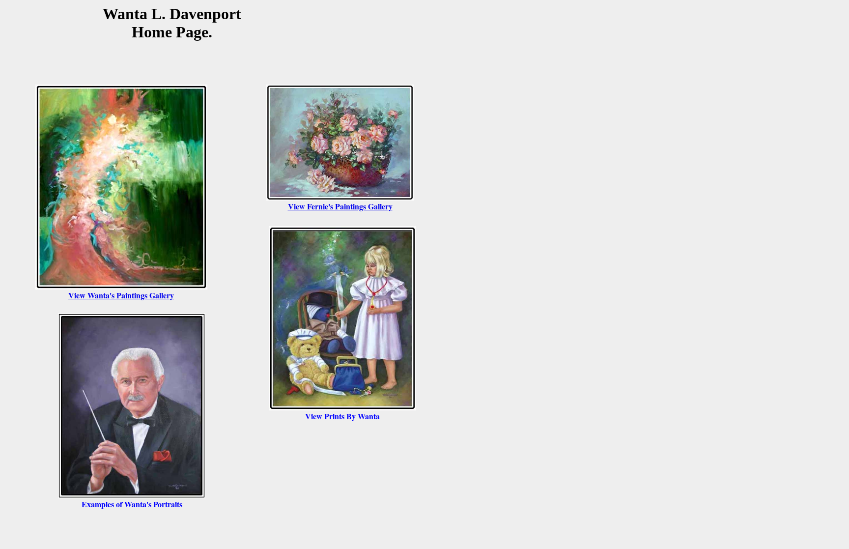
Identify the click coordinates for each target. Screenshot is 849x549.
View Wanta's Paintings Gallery (121, 295)
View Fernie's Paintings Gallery (340, 206)
